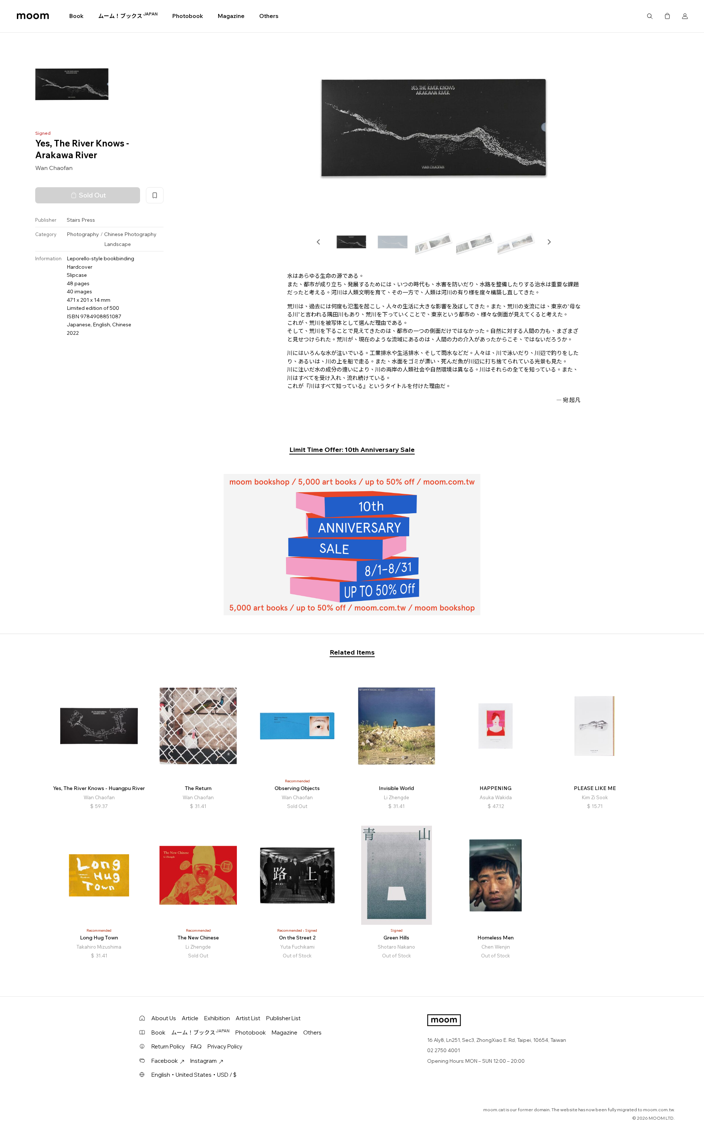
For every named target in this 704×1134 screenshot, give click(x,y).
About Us (163, 1018)
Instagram (203, 1060)
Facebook (164, 1060)
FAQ (196, 1046)
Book (76, 15)
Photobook (187, 15)
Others (268, 15)
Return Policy (168, 1046)
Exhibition (217, 1018)
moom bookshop (33, 16)
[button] (319, 242)
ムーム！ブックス (128, 15)
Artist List (248, 1018)
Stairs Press (81, 220)
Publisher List (283, 1018)
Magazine (231, 15)
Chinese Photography (130, 234)
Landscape (117, 244)
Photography (83, 234)
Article (190, 1018)
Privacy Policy (225, 1046)
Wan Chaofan (54, 167)
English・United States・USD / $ (193, 1074)
